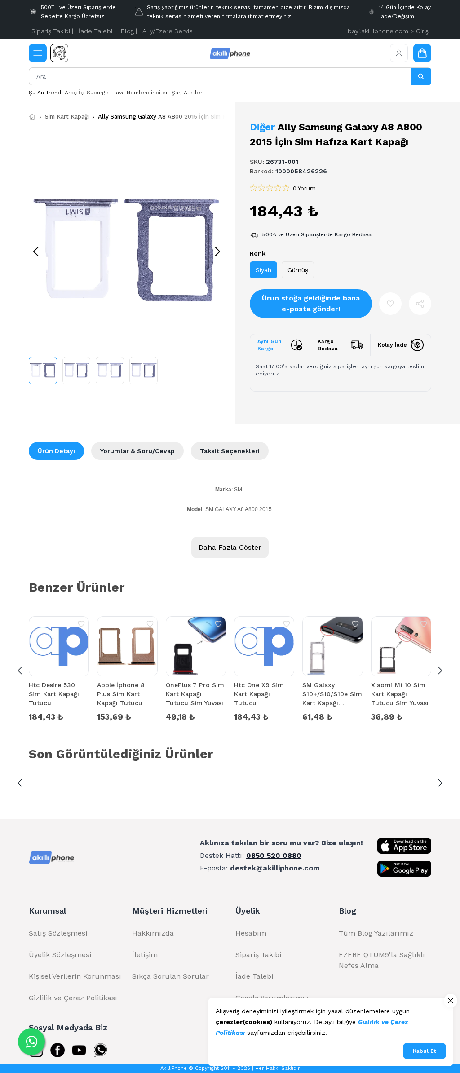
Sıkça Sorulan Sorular (170, 976)
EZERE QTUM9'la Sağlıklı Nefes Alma (382, 960)
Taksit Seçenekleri (230, 451)
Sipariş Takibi (258, 954)
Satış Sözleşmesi (58, 933)
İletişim (145, 954)
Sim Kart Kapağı (67, 116)
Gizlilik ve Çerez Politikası (73, 998)
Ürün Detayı (56, 451)
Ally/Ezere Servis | (169, 31)
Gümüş (298, 270)
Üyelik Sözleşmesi (60, 954)
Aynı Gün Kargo (269, 345)
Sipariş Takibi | (52, 31)
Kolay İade (392, 345)
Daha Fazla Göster (230, 547)
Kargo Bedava (328, 345)
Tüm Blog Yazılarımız (376, 933)
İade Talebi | (97, 31)
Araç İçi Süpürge (87, 92)
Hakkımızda (153, 933)
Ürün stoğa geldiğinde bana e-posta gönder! (311, 303)
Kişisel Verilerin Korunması (75, 976)
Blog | (129, 31)
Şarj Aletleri (188, 92)
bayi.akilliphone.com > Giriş (388, 31)
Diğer (262, 126)
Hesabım (250, 933)
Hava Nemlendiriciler (140, 92)
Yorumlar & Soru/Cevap (137, 451)
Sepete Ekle (59, 716)
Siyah (263, 270)
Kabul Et (424, 1051)
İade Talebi (254, 976)
